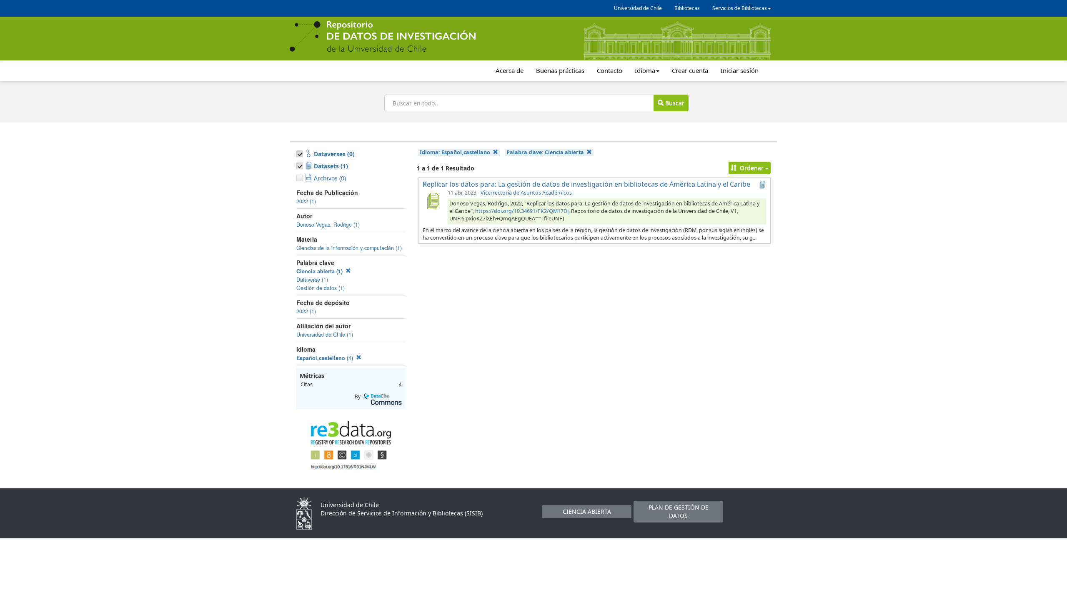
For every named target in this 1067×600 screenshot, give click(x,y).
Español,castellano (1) (325, 358)
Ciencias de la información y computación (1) (349, 248)
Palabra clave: (545, 152)
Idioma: (455, 152)
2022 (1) (306, 201)
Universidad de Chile (638, 8)
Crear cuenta (690, 70)
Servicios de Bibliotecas (739, 8)
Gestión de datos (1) (320, 288)
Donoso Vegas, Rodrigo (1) (328, 224)
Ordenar (751, 168)
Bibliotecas (687, 8)
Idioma (645, 70)
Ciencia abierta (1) (320, 271)
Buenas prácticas (560, 70)
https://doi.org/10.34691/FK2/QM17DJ (522, 211)
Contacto (609, 70)
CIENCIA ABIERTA (587, 511)
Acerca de (509, 70)
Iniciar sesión (740, 70)
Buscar (674, 103)
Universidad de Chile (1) (324, 334)
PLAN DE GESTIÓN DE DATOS (679, 511)
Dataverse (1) (312, 279)
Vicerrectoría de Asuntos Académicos (526, 192)
